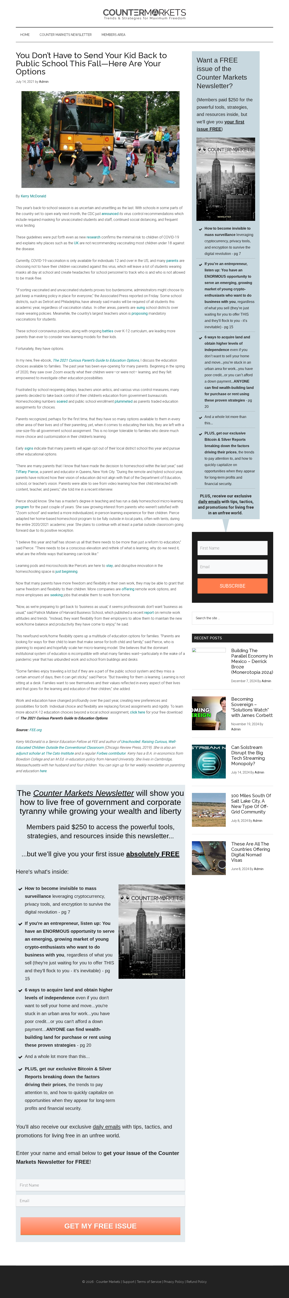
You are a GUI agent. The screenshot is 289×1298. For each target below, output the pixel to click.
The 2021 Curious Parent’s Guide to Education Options (96, 360)
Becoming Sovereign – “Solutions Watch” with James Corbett (252, 707)
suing (140, 307)
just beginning (66, 571)
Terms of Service (149, 1282)
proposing (140, 313)
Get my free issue (100, 1226)
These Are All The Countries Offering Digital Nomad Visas (250, 852)
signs (28, 448)
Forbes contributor (111, 753)
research (93, 237)
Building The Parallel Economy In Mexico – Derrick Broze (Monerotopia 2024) (252, 661)
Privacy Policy (174, 1282)
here (43, 771)
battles (107, 331)
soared (62, 401)
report (149, 612)
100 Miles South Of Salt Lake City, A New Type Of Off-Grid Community (251, 804)
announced (110, 214)
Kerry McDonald (33, 196)
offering (128, 589)
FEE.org (35, 730)
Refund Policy (196, 1282)
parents (172, 261)
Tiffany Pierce (27, 472)
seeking (56, 595)
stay (109, 566)
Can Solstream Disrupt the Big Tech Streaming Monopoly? (248, 755)
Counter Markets (144, 13)
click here (137, 712)
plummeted (124, 401)
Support (128, 1282)
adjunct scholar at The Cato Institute (45, 753)
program (22, 507)
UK (76, 243)
